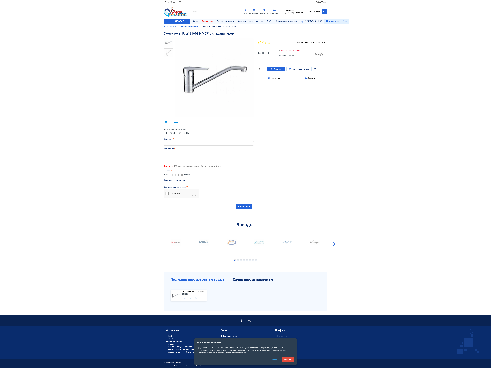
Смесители (173, 26)
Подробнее (276, 360)
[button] (156, 243)
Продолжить (244, 206)
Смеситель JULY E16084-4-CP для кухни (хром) (194, 292)
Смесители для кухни (189, 26)
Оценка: (167, 170)
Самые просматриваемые (253, 279)
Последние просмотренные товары (198, 279)
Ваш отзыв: (169, 149)
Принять (288, 360)
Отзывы (171, 122)
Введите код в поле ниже (175, 187)
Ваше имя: (168, 139)
